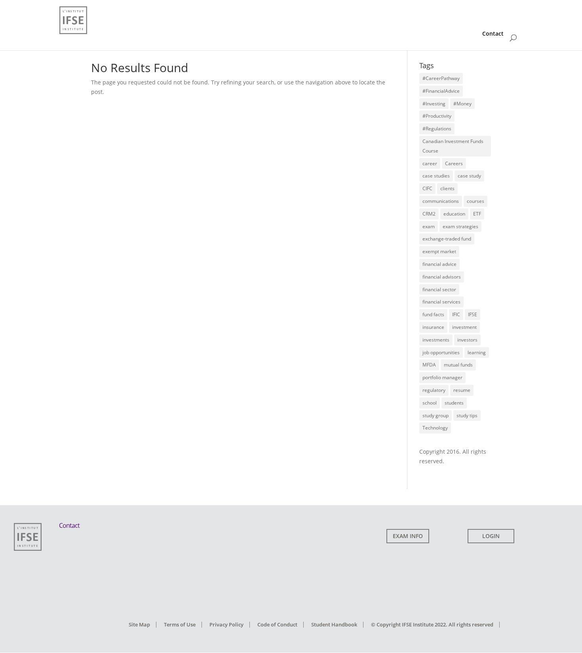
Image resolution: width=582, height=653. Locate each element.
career (429, 163)
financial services (441, 301)
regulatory (433, 390)
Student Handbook (334, 624)
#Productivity (436, 116)
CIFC (427, 188)
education (454, 213)
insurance (433, 327)
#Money (462, 103)
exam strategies (460, 226)
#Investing (433, 103)
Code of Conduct (277, 624)
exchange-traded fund (446, 238)
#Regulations (436, 128)
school (429, 402)
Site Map (139, 624)
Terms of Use (180, 624)
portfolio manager (442, 377)
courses (475, 201)
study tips (466, 415)
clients (447, 188)
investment (464, 327)
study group (435, 415)
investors (467, 339)
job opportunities (441, 352)
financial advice (439, 264)
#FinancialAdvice (441, 91)
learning (477, 352)
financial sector (439, 289)
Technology (435, 427)
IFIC (456, 314)
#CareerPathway (441, 78)
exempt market (439, 251)
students (454, 402)
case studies (436, 175)
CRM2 (429, 213)
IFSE (472, 314)
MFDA (429, 364)
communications (440, 201)
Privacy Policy (226, 624)
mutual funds (458, 364)
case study (469, 175)
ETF (477, 213)
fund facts (433, 314)
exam (428, 226)
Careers (454, 163)
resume (461, 390)
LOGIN (491, 536)
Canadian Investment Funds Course (452, 146)
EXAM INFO (408, 536)
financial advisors (441, 276)
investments (435, 339)
